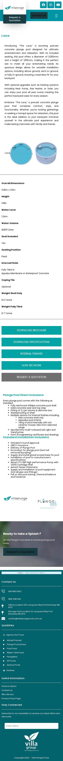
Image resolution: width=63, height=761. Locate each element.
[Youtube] (58, 5)
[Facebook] (43, 5)
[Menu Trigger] (56, 15)
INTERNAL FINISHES (31, 354)
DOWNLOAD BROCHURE (31, 330)
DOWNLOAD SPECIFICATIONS (32, 342)
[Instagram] (50, 5)
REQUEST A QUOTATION (31, 377)
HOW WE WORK (31, 365)
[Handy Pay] (31, 572)
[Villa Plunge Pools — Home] (14, 8)
